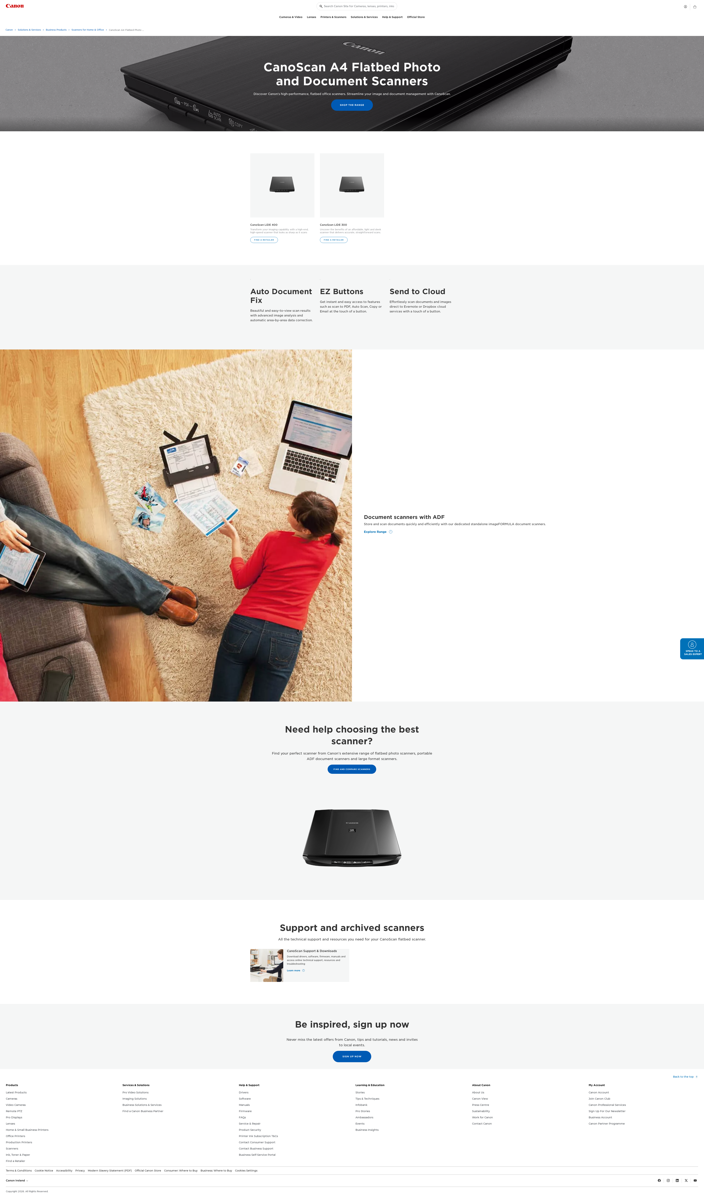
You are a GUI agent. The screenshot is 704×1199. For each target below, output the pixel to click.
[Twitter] (686, 1180)
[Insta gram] (668, 1180)
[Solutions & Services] (379, 17)
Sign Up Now (352, 1056)
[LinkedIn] (677, 1180)
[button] (264, 240)
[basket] (695, 7)
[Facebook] (659, 1180)
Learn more (294, 970)
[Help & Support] (404, 17)
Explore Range (375, 532)
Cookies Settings (246, 1170)
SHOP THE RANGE (352, 105)
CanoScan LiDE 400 (264, 224)
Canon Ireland (16, 1180)
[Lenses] (317, 17)
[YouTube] (695, 1180)
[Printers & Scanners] (347, 17)
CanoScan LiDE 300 (333, 224)
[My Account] (685, 7)
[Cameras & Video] (303, 17)
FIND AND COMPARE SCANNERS (351, 769)
